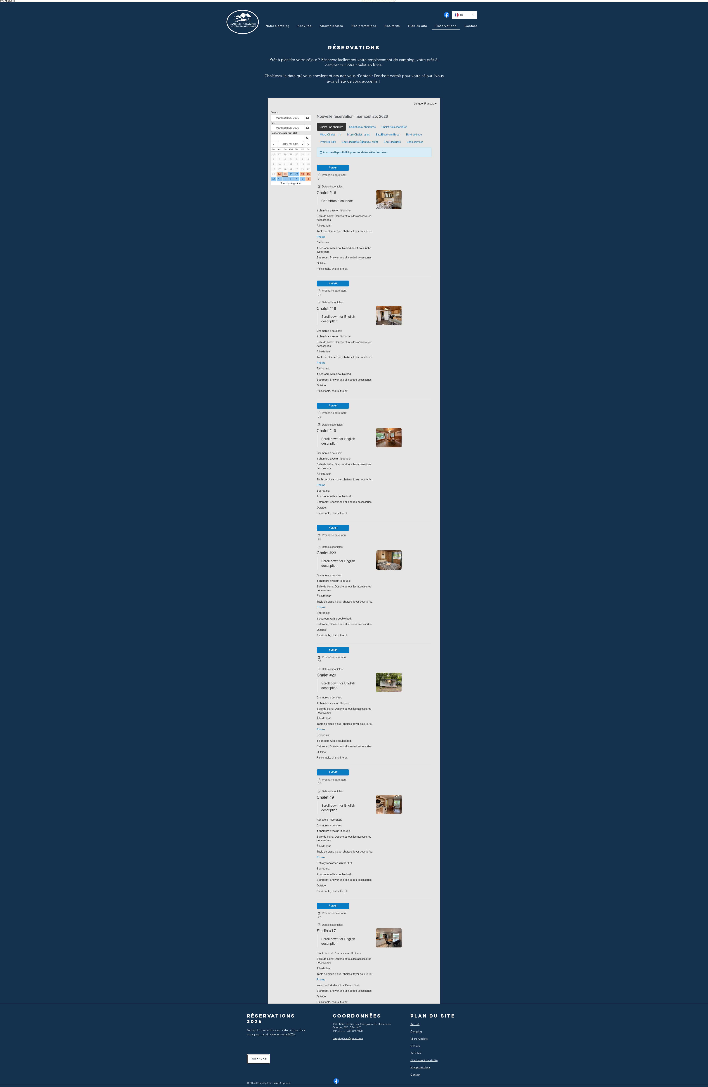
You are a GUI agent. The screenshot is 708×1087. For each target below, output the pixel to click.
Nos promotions (420, 1067)
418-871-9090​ (354, 1031)
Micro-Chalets (419, 1038)
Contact (415, 1074)
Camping (416, 1031)
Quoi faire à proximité (424, 1060)
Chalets (415, 1046)
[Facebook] (446, 14)
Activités (415, 1053)
